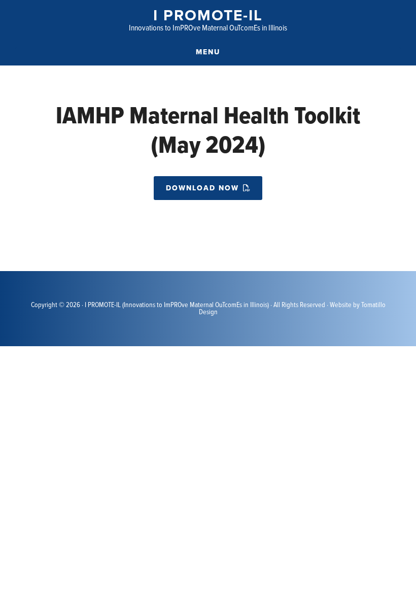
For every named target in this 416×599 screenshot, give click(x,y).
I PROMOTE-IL (208, 15)
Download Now (202, 188)
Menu (208, 52)
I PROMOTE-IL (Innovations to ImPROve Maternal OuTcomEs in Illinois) (177, 305)
